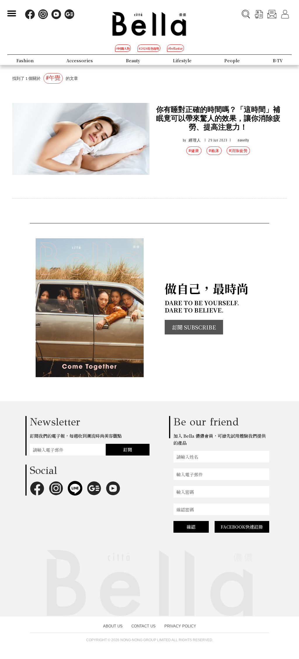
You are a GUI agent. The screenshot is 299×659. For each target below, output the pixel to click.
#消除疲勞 (238, 151)
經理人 (195, 140)
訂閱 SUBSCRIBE (194, 327)
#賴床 (214, 151)
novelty (243, 140)
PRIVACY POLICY (180, 626)
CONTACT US (143, 626)
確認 (191, 527)
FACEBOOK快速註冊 (242, 527)
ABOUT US (113, 626)
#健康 (194, 151)
